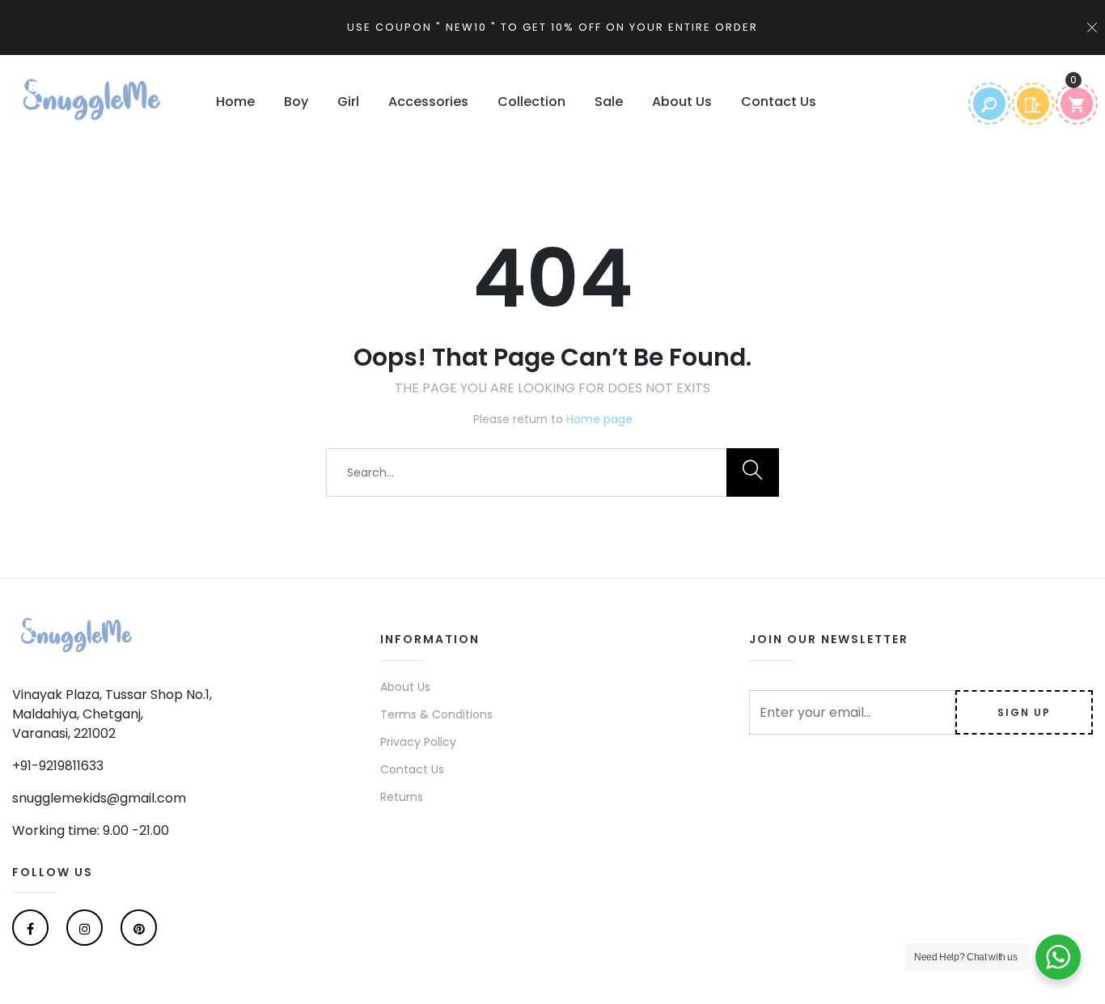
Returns (401, 797)
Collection (531, 101)
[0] (1077, 103)
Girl (348, 101)
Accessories (428, 101)
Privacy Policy (418, 742)
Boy (296, 101)
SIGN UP (1024, 712)
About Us (682, 101)
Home (235, 101)
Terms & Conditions (436, 714)
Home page (599, 419)
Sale (609, 101)
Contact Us (778, 101)
